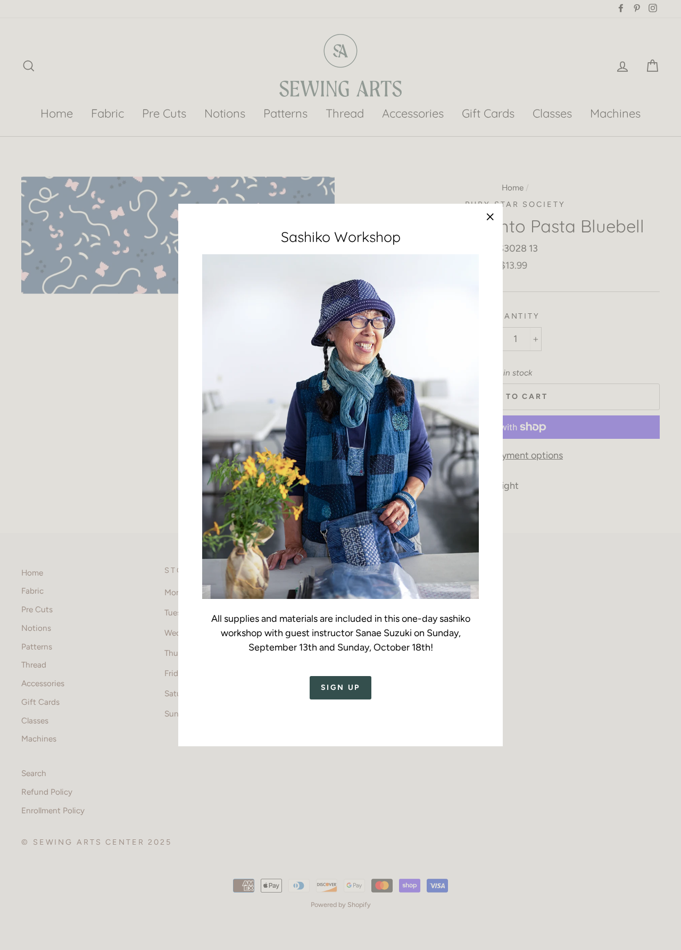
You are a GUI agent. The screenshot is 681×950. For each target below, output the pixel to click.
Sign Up (341, 688)
